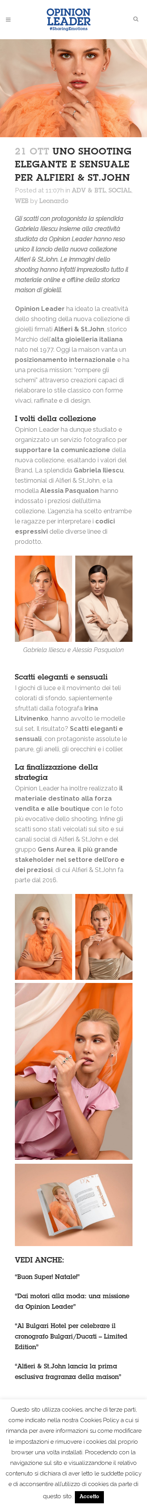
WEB (22, 201)
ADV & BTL (89, 191)
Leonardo (53, 201)
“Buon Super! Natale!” (47, 1277)
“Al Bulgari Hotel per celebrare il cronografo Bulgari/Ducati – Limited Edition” (71, 1337)
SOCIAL (120, 191)
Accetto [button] (89, 1497)
